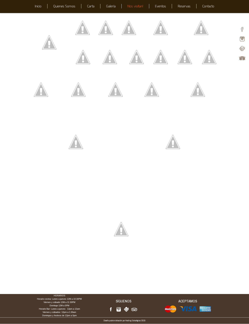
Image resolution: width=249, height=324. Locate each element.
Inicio (38, 6)
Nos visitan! (135, 6)
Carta (90, 6)
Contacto (208, 6)
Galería (111, 6)
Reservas (184, 6)
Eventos (160, 6)
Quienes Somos (64, 6)
